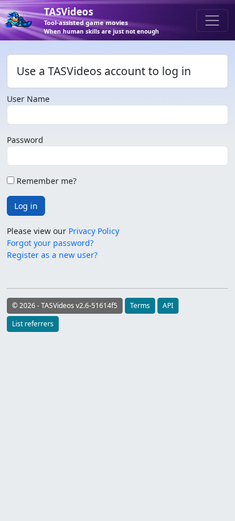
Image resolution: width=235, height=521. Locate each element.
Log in (26, 205)
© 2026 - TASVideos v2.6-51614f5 (65, 305)
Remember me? (45, 180)
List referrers (33, 324)
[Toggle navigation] (212, 20)
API (168, 305)
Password (25, 139)
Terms (140, 305)
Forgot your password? (50, 242)
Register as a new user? (52, 254)
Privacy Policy (93, 230)
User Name (28, 98)
